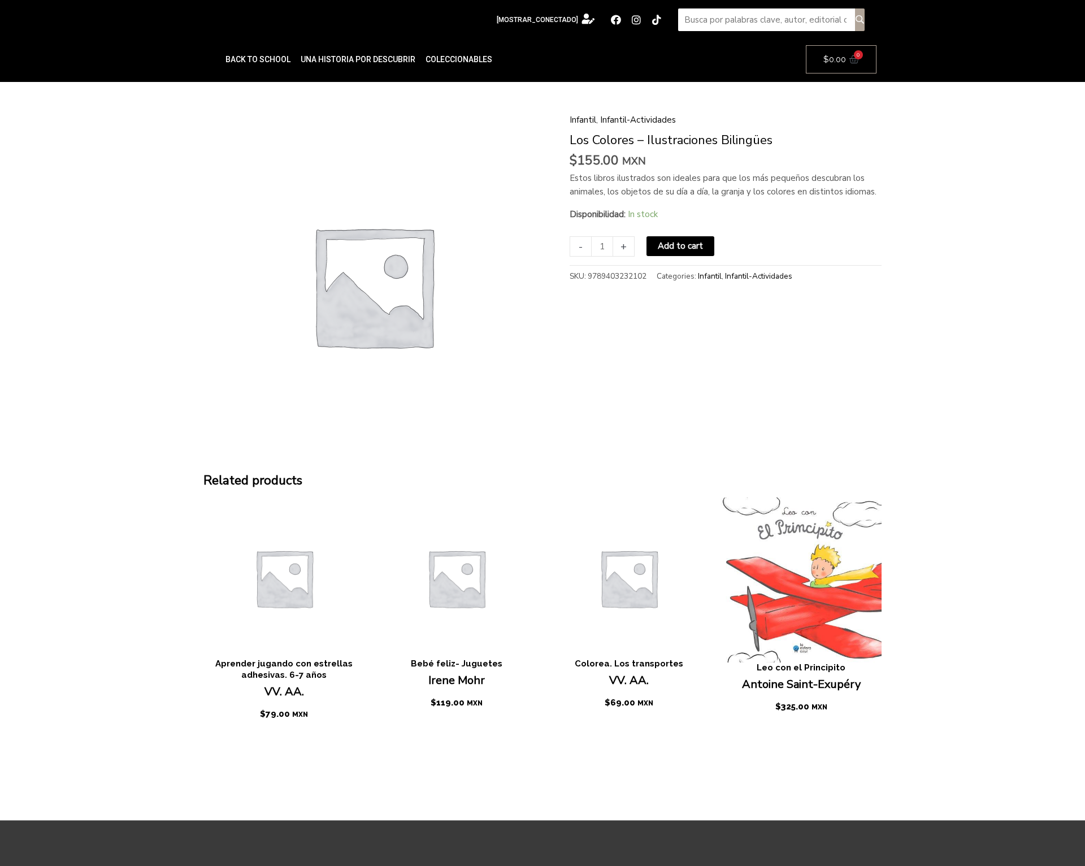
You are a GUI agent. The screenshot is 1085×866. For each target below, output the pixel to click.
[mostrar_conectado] (537, 20)
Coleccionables (459, 59)
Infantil (583, 119)
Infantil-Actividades (638, 119)
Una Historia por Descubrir (358, 59)
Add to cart (680, 246)
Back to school (257, 59)
